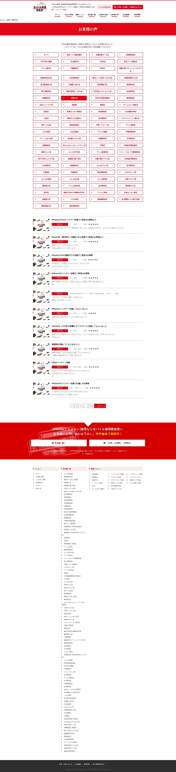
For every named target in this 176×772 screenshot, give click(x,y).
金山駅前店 (102, 118)
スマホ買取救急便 (104, 7)
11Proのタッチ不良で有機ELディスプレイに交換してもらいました (79, 326)
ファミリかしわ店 (69, 672)
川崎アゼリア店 (130, 179)
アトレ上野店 (102, 192)
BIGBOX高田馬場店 (102, 98)
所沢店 (102, 68)
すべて (46, 55)
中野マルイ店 (68, 585)
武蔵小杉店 (67, 613)
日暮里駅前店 (130, 55)
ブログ (38, 485)
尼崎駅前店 (46, 98)
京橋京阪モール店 (102, 55)
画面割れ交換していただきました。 (66, 344)
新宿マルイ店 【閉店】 (71, 479)
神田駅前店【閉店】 (70, 543)
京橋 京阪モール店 (70, 724)
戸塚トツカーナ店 (102, 125)
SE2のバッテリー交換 (61, 362)
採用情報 (137, 14)
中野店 (102, 145)
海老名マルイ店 (69, 619)
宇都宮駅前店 (130, 132)
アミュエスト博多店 (130, 105)
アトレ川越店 (102, 132)
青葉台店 (74, 98)
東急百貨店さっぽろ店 (74, 91)
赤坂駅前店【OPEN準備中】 (73, 526)
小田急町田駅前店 (130, 159)
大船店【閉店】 (69, 625)
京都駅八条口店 (74, 84)
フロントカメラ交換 (117, 480)
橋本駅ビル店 (130, 186)
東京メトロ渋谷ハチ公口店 (102, 78)
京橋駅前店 (102, 138)
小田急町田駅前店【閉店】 (72, 576)
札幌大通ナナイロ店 (102, 159)
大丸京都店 (74, 132)
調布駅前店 (130, 98)
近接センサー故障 (116, 483)
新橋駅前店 (74, 165)
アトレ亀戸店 (46, 68)
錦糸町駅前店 (74, 125)
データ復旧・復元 (135, 483)
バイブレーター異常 (136, 474)
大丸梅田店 (46, 165)
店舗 (8, 20)
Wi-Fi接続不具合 (116, 486)
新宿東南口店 (102, 84)
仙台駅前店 (130, 91)
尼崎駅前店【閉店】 (70, 727)
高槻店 (74, 105)
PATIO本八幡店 (46, 61)
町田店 (46, 192)
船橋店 (102, 105)
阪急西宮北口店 (46, 78)
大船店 (46, 118)
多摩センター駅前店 (74, 111)
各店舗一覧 (92, 14)
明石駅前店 (102, 111)
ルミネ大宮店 (46, 179)
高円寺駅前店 (68, 494)
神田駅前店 (130, 84)
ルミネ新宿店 (102, 179)
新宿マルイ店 (46, 152)
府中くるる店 (46, 125)
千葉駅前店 (74, 68)
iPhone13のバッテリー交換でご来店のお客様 (70, 273)
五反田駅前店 (74, 78)
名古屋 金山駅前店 (70, 698)
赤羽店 (46, 111)
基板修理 (95, 474)
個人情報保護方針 (98, 764)
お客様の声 (115, 14)
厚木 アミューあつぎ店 (71, 616)
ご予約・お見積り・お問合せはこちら (129, 7)
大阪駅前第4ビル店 (131, 78)
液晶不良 (95, 480)
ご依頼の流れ (103, 14)
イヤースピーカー (135, 477)
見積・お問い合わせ (65, 764)
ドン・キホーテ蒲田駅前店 (130, 152)
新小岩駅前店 (46, 91)
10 (91, 406)
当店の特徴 (69, 14)
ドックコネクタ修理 (117, 474)
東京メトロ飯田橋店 (74, 55)
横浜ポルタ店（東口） (71, 596)
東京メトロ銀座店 (130, 61)
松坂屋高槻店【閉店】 (71, 719)
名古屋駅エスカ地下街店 (131, 199)
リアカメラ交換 (116, 477)
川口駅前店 (74, 61)
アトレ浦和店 (130, 125)
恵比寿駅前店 (102, 172)
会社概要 (126, 14)
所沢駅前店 (67, 646)
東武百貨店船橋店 (69, 663)
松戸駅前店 (130, 165)
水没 (93, 486)
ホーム (57, 14)
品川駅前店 (102, 186)
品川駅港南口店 (46, 84)
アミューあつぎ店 (46, 138)
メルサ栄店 (46, 132)
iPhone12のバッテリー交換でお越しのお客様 (70, 383)
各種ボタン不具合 (135, 480)
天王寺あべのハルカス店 (102, 91)
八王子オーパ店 (130, 172)
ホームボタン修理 (98, 489)
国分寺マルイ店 (69, 588)
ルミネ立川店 (74, 179)
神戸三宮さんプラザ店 (46, 159)
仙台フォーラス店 (46, 105)
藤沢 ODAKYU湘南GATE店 (74, 192)
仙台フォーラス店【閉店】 (72, 689)
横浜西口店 (46, 186)
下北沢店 (102, 61)
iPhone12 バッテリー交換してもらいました (70, 309)
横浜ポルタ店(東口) (74, 118)
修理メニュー (80, 14)
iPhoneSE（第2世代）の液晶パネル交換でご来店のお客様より (77, 237)
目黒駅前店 (46, 145)
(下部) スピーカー (116, 489)
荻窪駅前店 (67, 497)
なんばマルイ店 (102, 165)
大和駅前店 (67, 637)
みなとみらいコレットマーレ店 (74, 145)
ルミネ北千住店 (74, 152)
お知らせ (38, 488)
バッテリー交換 (97, 483)
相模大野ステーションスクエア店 (130, 69)
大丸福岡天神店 (130, 111)
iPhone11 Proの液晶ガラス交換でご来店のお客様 (72, 255)
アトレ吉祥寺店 (74, 186)
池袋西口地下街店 (74, 159)
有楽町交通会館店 (130, 145)
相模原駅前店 (102, 199)
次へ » (100, 406)
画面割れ (95, 477)
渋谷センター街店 (130, 192)
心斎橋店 (46, 172)
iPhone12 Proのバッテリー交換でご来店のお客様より (74, 220)
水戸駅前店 (130, 138)
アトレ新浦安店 (102, 152)
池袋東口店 (46, 199)
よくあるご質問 (41, 479)
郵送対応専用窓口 (69, 751)
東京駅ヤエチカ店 (74, 138)
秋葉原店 (74, 172)
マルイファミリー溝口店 (131, 118)
